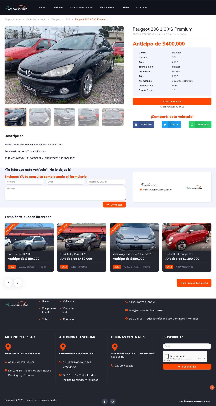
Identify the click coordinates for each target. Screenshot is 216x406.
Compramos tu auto (81, 7)
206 (68, 19)
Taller (126, 7)
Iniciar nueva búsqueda (194, 282)
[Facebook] (105, 402)
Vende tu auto (107, 7)
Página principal (13, 19)
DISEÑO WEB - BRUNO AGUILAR (194, 401)
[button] (172, 101)
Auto (43, 19)
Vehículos (58, 7)
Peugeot (55, 19)
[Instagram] (113, 402)
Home (42, 7)
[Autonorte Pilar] (16, 7)
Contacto (141, 7)
